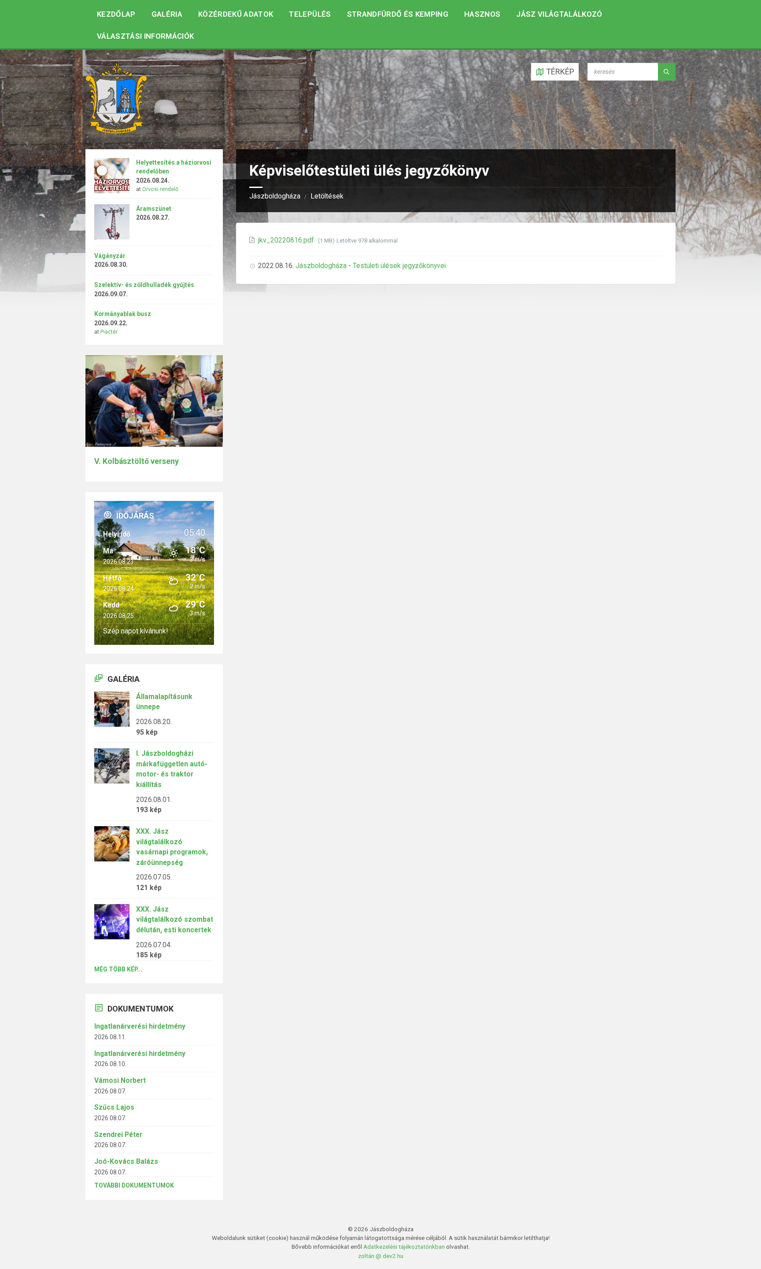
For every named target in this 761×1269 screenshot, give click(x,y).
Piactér (109, 332)
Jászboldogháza (274, 196)
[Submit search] (667, 72)
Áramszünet (153, 208)
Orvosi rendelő (160, 189)
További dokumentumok (134, 1185)
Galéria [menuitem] (166, 14)
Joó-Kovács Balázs (126, 1161)
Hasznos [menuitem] (482, 14)
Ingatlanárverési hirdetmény (139, 1026)
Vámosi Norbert (120, 1080)
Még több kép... (118, 969)
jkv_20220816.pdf (287, 240)
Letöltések (327, 196)
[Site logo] (116, 131)
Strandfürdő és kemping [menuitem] (397, 14)
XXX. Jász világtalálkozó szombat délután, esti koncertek (174, 919)
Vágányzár (110, 255)
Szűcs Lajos (114, 1107)
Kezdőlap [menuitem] (116, 14)
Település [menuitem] (310, 14)
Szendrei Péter (118, 1134)
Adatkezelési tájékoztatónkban (404, 1246)
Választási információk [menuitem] (145, 36)
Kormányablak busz (122, 313)
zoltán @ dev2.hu (380, 1255)
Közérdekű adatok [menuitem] (235, 14)
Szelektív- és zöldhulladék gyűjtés (144, 284)
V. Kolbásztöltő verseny (136, 461)
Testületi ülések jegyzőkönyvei (399, 265)
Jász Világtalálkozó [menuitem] (559, 14)
